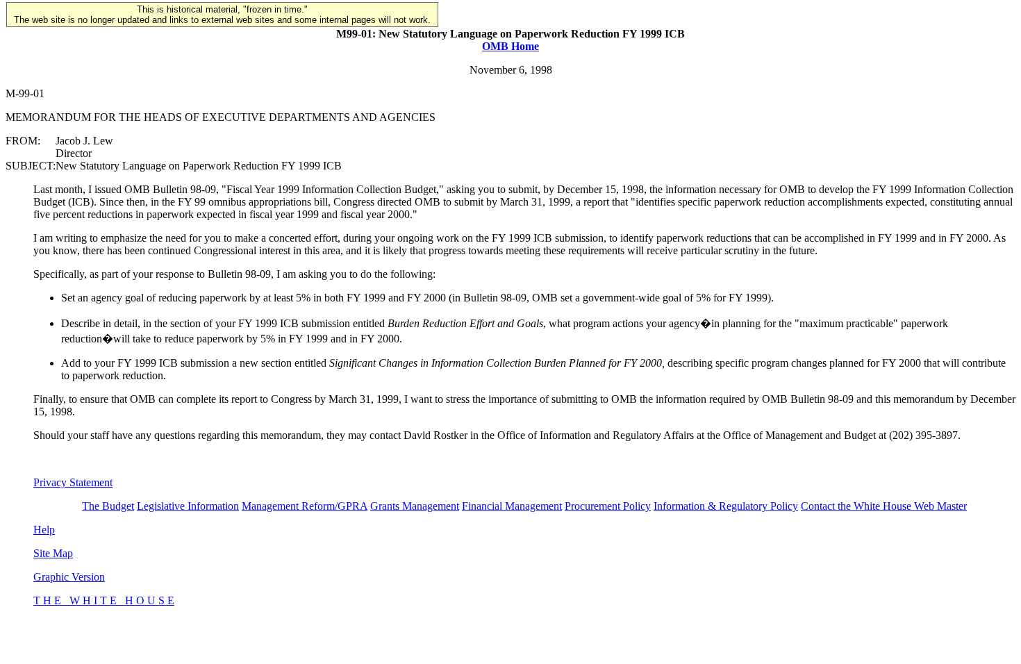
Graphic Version (69, 577)
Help (44, 530)
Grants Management (414, 506)
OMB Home (510, 46)
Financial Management (512, 506)
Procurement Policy (608, 506)
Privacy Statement (73, 482)
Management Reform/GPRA (304, 506)
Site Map (53, 553)
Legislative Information (188, 506)
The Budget (108, 506)
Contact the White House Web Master (884, 506)
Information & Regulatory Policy (726, 506)
